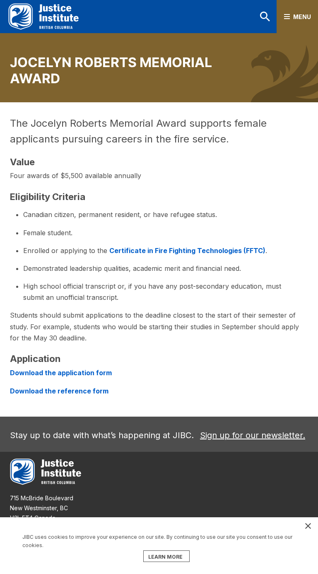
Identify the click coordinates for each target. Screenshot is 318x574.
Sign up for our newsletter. (252, 435)
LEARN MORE (165, 557)
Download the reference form (59, 391)
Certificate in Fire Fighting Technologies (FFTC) (187, 250)
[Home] (43, 16)
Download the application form (61, 373)
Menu (302, 16)
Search (254, 16)
